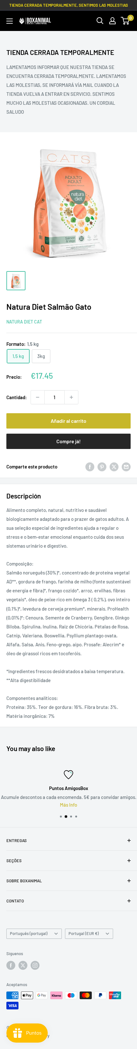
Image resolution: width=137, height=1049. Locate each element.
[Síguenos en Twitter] (22, 965)
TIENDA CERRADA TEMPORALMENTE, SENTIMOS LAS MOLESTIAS (68, 5)
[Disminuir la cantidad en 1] (37, 397)
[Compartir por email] (126, 466)
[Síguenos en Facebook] (10, 965)
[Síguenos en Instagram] (35, 965)
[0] (125, 21)
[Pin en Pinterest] (101, 466)
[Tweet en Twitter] (114, 466)
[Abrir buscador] (100, 20)
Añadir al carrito (68, 421)
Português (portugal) (28, 933)
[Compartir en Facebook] (89, 466)
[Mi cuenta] (112, 20)
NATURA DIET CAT (24, 321)
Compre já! (68, 441)
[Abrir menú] (9, 21)
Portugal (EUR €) (83, 933)
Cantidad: (16, 397)
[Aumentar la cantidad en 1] (71, 397)
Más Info (68, 805)
